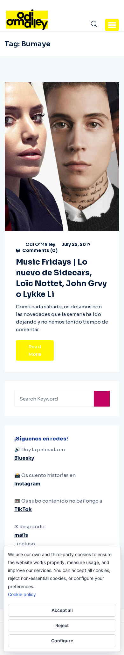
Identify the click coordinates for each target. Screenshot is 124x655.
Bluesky (24, 458)
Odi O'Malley (40, 244)
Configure (62, 640)
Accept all (62, 610)
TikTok (23, 509)
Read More (35, 350)
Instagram (27, 484)
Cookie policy (22, 594)
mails (21, 535)
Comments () (39, 250)
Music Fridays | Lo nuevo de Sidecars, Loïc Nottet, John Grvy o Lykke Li (61, 278)
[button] (112, 25)
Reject (62, 625)
